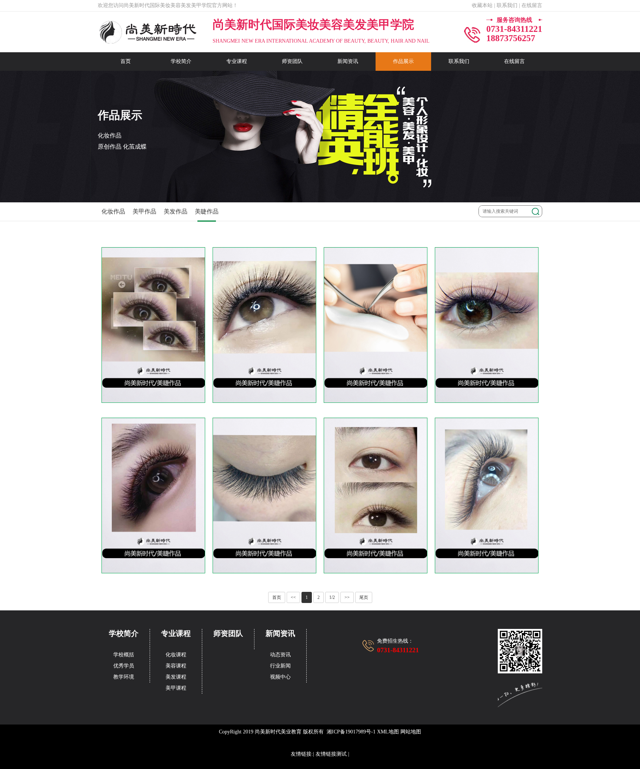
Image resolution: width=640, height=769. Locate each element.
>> (347, 597)
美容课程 (176, 666)
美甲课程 (176, 688)
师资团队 (292, 61)
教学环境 (123, 677)
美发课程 (176, 677)
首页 (125, 61)
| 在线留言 (530, 5)
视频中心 (280, 677)
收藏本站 (482, 5)
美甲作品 (144, 211)
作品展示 (403, 61)
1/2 (332, 597)
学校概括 (123, 654)
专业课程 (236, 61)
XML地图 (388, 732)
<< (293, 597)
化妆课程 (176, 654)
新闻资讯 (347, 61)
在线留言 (514, 61)
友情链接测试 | (332, 754)
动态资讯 (280, 654)
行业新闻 (280, 666)
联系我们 (459, 61)
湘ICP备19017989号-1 (351, 732)
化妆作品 (113, 211)
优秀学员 (123, 666)
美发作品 (175, 211)
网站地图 (410, 732)
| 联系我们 (505, 5)
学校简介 (181, 61)
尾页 (363, 597)
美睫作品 (207, 211)
